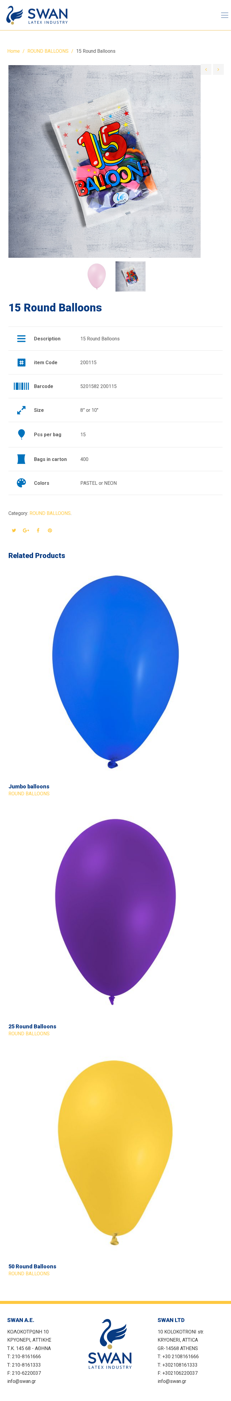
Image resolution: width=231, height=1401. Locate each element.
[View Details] (115, 672)
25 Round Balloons (32, 1026)
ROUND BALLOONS (48, 51)
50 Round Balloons (32, 1266)
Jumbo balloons (28, 786)
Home (13, 51)
